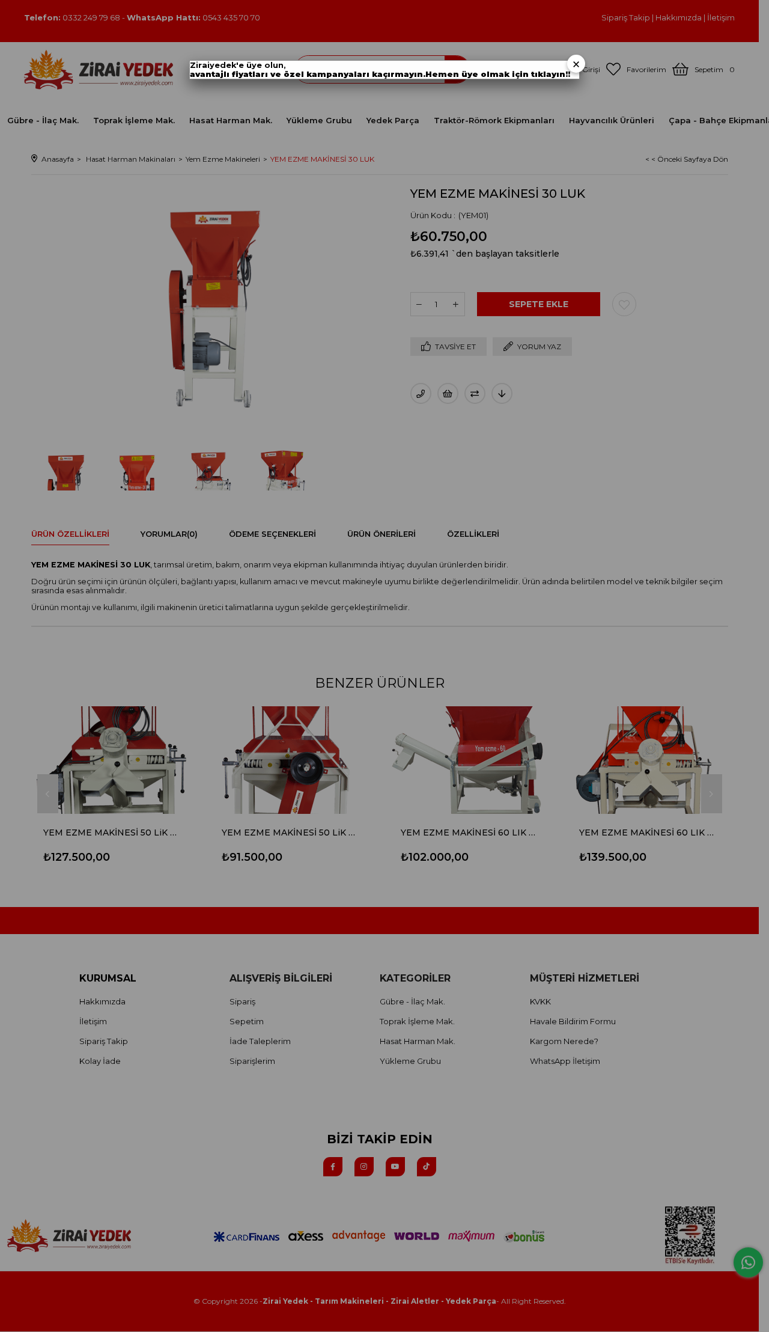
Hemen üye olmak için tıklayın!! (497, 74)
